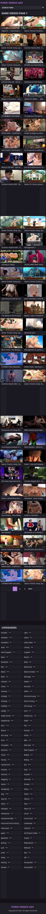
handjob (6, 808)
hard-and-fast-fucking (10, 823)
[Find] (43, 7)
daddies (5, 706)
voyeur (28, 838)
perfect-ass (30, 716)
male (27, 662)
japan (5, 833)
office (28, 691)
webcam (28, 848)
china (5, 686)
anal (5, 647)
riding (28, 760)
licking (28, 647)
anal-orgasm (8, 652)
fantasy (6, 769)
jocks (5, 852)
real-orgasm (30, 750)
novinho (28, 686)
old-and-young (31, 696)
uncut (28, 813)
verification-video (32, 833)
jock (4, 848)
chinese (5, 691)
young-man (30, 862)
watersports (30, 843)
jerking (5, 843)
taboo (28, 789)
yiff (26, 857)
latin (27, 633)
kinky (5, 857)
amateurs (6, 642)
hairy (5, 804)
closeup (5, 701)
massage (29, 677)
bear (4, 677)
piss (27, 725)
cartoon (6, 681)
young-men (30, 867)
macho (28, 657)
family (5, 760)
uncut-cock (30, 818)
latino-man (30, 642)
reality (28, 755)
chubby (6, 696)
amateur (6, 637)
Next (30, 589)
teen (27, 804)
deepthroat (7, 720)
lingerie (29, 652)
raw (27, 740)
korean (5, 867)
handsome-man (8, 818)
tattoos (28, 799)
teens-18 (29, 808)
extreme (6, 750)
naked (28, 681)
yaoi (27, 852)
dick (5, 725)
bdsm (5, 672)
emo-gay (6, 735)
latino (28, 637)
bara (4, 657)
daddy (5, 711)
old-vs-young (30, 701)
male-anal (29, 667)
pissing (28, 730)
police (27, 735)
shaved (28, 774)
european (6, 745)
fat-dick (5, 774)
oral (27, 711)
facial (5, 755)
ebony (5, 730)
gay (4, 794)
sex (27, 764)
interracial (7, 828)
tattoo (28, 794)
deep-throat (7, 716)
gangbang (7, 789)
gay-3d (5, 799)
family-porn (7, 764)
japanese (6, 838)
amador (6, 633)
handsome (7, 813)
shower (28, 784)
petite (28, 720)
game (5, 784)
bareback (7, 662)
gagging (5, 779)
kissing (5, 862)
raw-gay (29, 745)
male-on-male (31, 672)
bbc (4, 667)
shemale (28, 779)
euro (4, 740)
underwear (29, 823)
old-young (30, 706)
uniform (29, 828)
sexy (27, 769)
